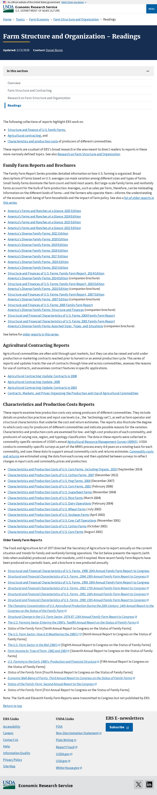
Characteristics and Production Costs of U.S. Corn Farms (45, 532)
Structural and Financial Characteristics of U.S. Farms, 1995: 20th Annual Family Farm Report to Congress (78, 571)
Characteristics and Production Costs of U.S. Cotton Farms (47, 526)
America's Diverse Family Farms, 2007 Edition (38, 299)
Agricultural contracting (24, 135)
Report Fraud (65, 747)
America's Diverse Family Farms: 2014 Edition (38, 278)
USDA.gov (63, 754)
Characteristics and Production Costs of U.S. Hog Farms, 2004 (49, 481)
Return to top (12, 706)
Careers (8, 733)
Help (6, 746)
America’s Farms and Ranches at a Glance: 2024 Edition (44, 216)
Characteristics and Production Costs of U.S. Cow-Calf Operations (52, 520)
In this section (17, 71)
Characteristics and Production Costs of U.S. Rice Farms (45, 498)
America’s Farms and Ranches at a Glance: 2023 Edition (44, 222)
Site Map (9, 766)
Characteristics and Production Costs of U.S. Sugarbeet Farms (50, 492)
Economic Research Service (36, 7)
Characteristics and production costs (33, 141)
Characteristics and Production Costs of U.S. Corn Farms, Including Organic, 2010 (62, 469)
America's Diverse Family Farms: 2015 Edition (38, 268)
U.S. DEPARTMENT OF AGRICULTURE (37, 10)
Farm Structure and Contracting (30, 90)
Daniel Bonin (54, 50)
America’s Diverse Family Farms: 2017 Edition (38, 256)
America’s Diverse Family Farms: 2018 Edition (38, 250)
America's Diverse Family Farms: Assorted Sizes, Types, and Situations (55, 326)
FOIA (59, 726)
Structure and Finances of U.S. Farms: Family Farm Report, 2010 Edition (56, 284)
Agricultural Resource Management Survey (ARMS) (102, 442)
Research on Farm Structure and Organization (39, 98)
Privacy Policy (12, 760)
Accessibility (11, 726)
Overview (14, 83)
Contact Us (10, 740)
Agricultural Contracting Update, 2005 (34, 382)
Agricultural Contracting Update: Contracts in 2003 (42, 388)
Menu (152, 9)
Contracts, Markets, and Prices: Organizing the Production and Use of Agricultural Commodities (73, 393)
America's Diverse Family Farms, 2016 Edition (38, 262)
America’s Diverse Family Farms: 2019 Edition (38, 245)
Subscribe (117, 727)
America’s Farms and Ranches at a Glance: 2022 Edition (44, 228)
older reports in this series (41, 334)
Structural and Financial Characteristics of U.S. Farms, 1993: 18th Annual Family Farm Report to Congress (78, 582)
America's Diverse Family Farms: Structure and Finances (46, 310)
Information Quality (16, 753)
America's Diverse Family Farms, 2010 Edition (38, 289)
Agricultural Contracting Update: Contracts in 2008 (42, 376)
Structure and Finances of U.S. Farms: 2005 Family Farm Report (50, 305)
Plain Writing (64, 740)
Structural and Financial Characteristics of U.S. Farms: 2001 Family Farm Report (61, 321)
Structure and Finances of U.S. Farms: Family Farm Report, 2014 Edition (56, 273)
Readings (14, 105)
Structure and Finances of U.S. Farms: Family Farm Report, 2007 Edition (56, 294)
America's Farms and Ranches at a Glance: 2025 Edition (44, 211)
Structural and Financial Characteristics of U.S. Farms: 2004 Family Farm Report (61, 315)
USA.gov (61, 761)
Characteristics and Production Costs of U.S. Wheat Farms (47, 509)
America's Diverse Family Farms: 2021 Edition (38, 233)
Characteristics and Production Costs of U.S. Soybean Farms (48, 515)
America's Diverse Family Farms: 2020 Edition (38, 239)
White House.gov (67, 768)
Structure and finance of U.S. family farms (36, 130)
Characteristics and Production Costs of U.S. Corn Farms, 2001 (49, 486)
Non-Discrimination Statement (77, 733)
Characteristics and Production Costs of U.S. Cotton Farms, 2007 (51, 475)
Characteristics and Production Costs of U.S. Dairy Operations (49, 503)
